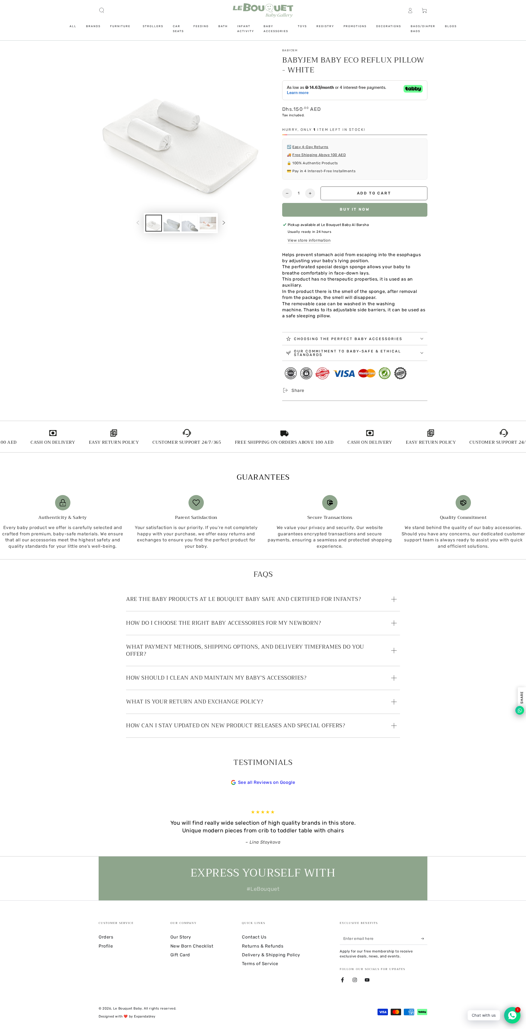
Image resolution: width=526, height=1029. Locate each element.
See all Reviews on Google (266, 782)
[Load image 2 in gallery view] (172, 223)
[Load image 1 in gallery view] (153, 223)
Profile (106, 946)
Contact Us (254, 937)
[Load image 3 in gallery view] (190, 223)
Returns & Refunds (262, 946)
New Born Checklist (191, 946)
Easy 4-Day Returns (310, 147)
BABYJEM (290, 50)
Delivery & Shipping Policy (271, 954)
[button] (102, 10)
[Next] (398, 827)
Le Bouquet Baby (127, 1008)
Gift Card (180, 954)
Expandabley (145, 1016)
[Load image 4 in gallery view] (208, 223)
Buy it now (355, 209)
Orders (106, 937)
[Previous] (127, 827)
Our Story (180, 937)
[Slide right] (224, 223)
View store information (309, 240)
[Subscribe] (424, 938)
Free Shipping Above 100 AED (319, 155)
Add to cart (374, 193)
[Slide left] (138, 223)
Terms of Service (260, 963)
